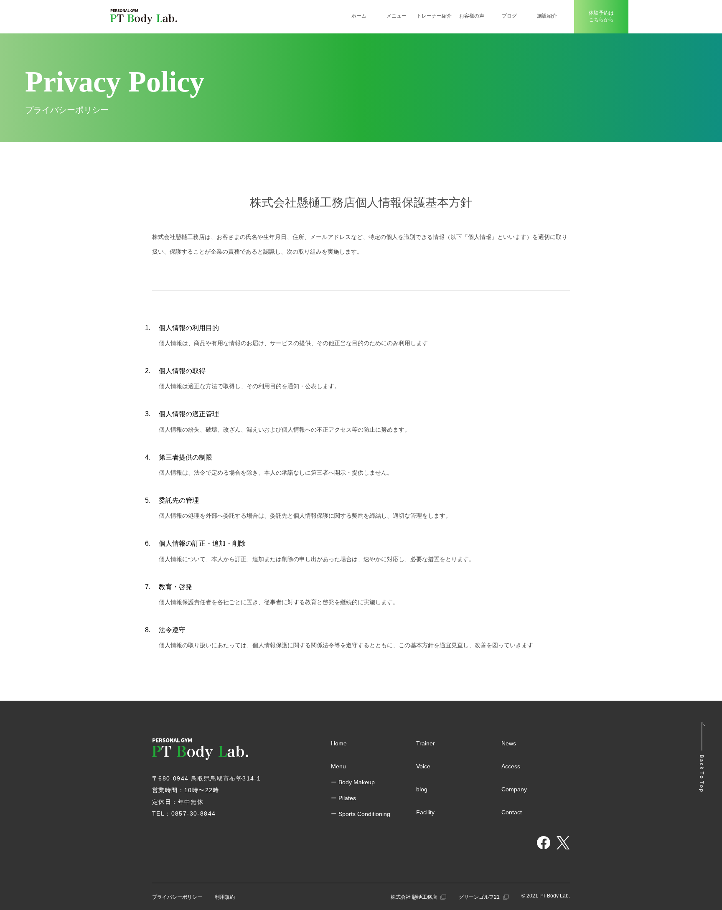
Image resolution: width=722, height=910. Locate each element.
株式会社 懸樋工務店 (414, 897)
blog (421, 789)
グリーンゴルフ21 (480, 897)
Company (514, 789)
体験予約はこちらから (601, 16)
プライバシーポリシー (177, 897)
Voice (423, 766)
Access (510, 766)
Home (339, 743)
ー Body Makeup (353, 782)
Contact (511, 812)
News (508, 743)
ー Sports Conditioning (360, 814)
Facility (425, 812)
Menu (338, 766)
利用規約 (225, 897)
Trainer (425, 743)
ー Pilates (343, 798)
